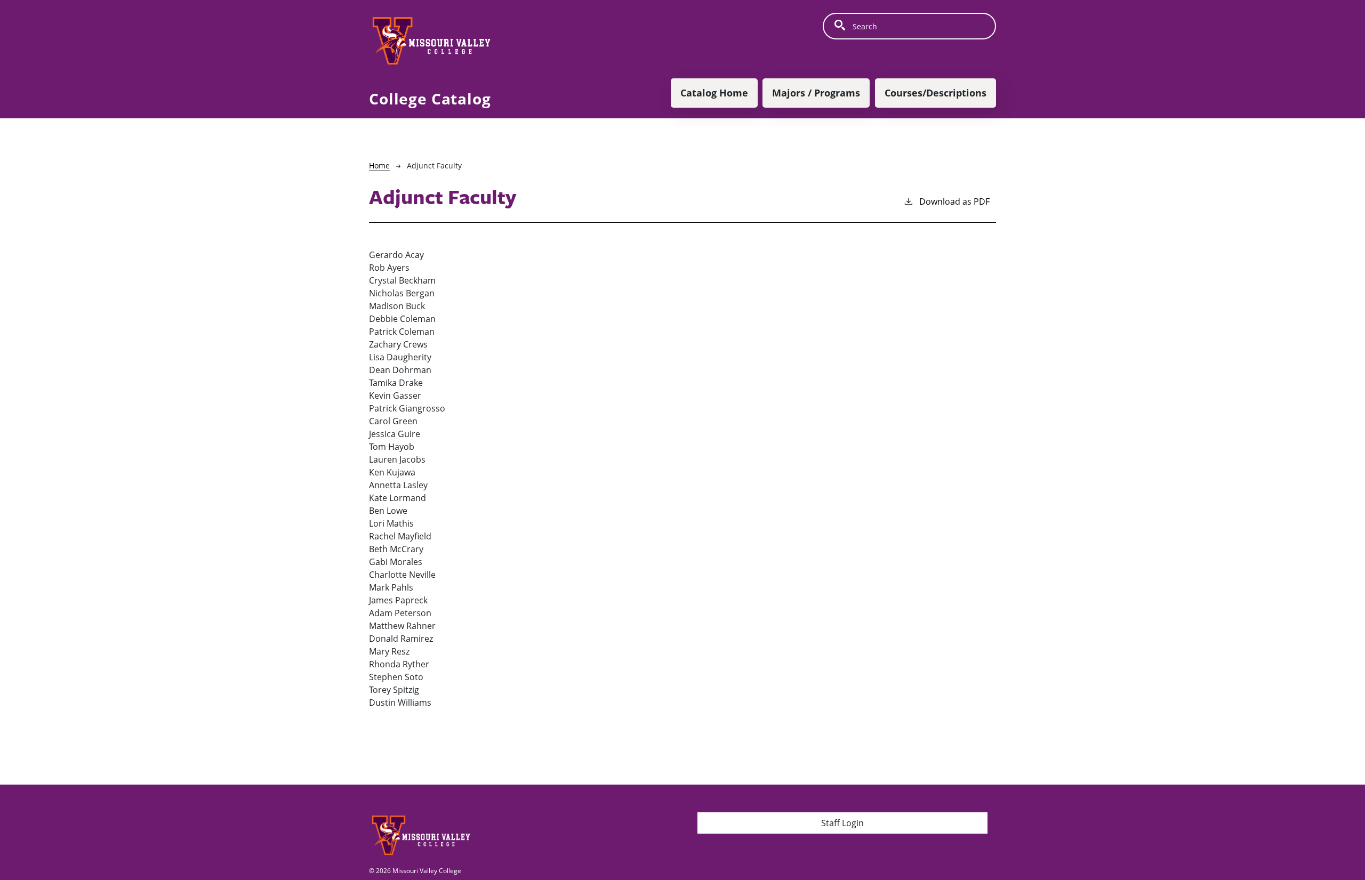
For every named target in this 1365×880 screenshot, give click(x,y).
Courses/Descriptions (935, 92)
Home (379, 165)
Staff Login (842, 823)
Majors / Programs (816, 92)
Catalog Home (714, 92)
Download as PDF (954, 201)
